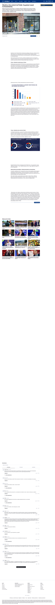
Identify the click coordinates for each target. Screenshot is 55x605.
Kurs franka (3, 586)
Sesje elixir (41, 586)
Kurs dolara (3, 587)
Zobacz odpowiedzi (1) (9, 557)
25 (36, 493)
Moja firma (20, 1)
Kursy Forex (41, 587)
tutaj (17, 603)
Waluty (16, 1)
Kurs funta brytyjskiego (4, 589)
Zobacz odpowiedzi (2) (9, 502)
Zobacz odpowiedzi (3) (9, 495)
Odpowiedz (6, 473)
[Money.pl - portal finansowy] (7, 1)
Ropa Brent (41, 588)
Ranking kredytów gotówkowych (31, 586)
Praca (29, 1)
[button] (46, 1)
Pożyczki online (29, 589)
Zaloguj (49, 1)
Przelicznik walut (4, 588)
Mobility (25, 1)
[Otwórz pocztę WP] (44, 1)
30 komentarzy (37, 202)
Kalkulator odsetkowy (17, 586)
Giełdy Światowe (42, 589)
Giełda (12, 1)
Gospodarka (34, 1)
